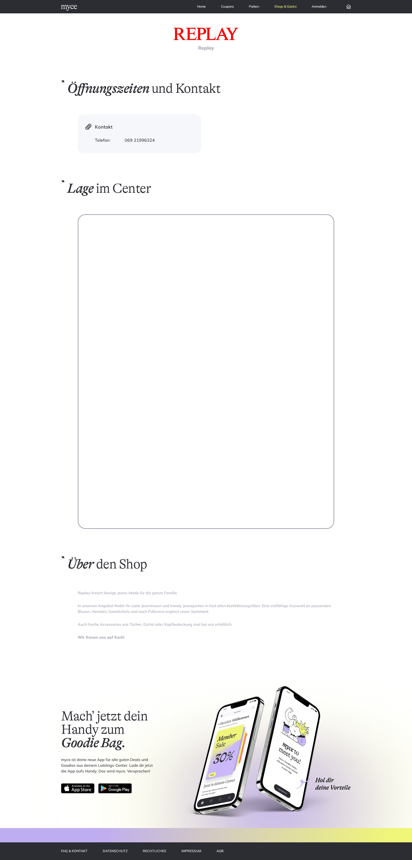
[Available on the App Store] (77, 788)
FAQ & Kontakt (74, 851)
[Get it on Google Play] (115, 788)
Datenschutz (115, 851)
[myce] (69, 8)
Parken (254, 6)
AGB (220, 851)
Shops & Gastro (285, 6)
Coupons (227, 6)
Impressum (191, 851)
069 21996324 (140, 140)
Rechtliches (154, 851)
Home (201, 6)
